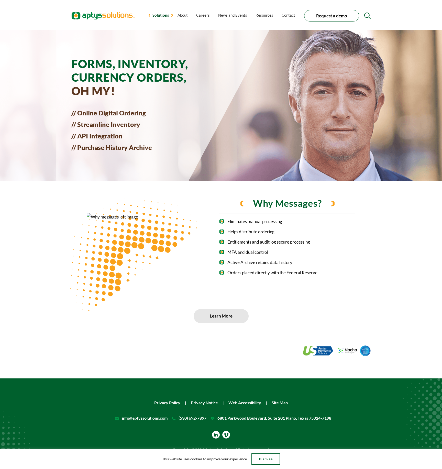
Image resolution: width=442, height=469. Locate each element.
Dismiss (266, 459)
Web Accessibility (244, 402)
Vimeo (226, 435)
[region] (221, 459)
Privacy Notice (204, 402)
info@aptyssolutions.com (145, 418)
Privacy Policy (167, 402)
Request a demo (331, 15)
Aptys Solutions (103, 15)
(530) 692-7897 (192, 418)
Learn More (221, 316)
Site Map (280, 402)
